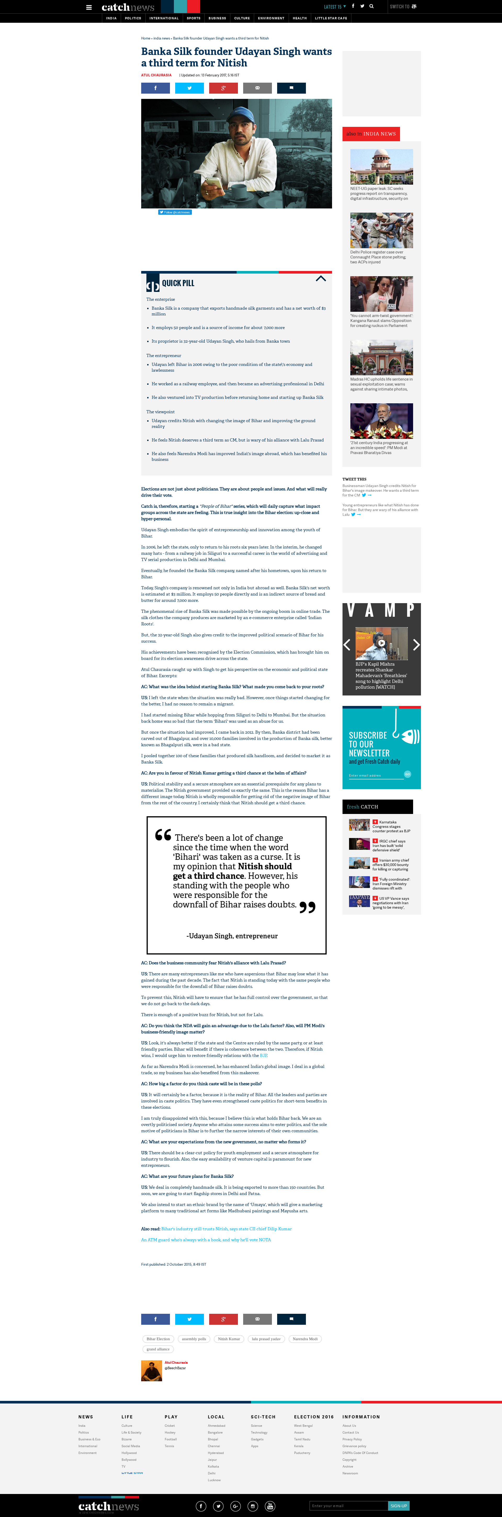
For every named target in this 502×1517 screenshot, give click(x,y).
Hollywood (129, 1453)
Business (217, 18)
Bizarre (127, 1439)
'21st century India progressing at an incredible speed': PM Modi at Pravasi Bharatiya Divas (379, 447)
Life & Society (131, 1432)
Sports (194, 18)
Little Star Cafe (331, 18)
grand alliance (158, 1349)
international (164, 18)
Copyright (350, 1459)
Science (256, 1425)
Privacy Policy (352, 1439)
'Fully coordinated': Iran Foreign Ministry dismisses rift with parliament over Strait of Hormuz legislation (391, 888)
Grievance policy (354, 1446)
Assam (299, 1432)
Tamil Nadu (302, 1439)
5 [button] (397, 699)
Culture (242, 18)
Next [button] (416, 645)
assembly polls (194, 1339)
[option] (382, 658)
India (111, 18)
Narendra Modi (305, 1339)
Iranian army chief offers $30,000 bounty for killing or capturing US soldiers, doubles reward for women (391, 869)
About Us (349, 1425)
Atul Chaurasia (156, 75)
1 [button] (366, 699)
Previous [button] (346, 645)
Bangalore (215, 1432)
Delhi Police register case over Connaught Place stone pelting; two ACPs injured (378, 257)
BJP (263, 1055)
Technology (259, 1432)
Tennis (169, 1446)
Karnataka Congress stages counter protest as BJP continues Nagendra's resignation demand (391, 830)
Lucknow (214, 1480)
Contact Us (351, 1432)
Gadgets (257, 1439)
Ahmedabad (216, 1425)
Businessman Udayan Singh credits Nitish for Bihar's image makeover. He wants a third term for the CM (381, 490)
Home (145, 38)
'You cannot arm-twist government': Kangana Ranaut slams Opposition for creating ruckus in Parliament (381, 320)
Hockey (170, 1432)
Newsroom (350, 1473)
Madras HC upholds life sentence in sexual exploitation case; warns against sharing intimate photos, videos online (381, 384)
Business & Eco (89, 1439)
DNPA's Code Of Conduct (360, 1453)
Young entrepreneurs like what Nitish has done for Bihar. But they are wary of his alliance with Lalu (381, 509)
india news (161, 38)
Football (171, 1439)
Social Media (131, 1446)
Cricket (170, 1425)
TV (123, 1466)
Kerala (299, 1446)
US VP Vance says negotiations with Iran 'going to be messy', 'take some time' (391, 905)
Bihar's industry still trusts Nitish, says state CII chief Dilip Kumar (226, 1229)
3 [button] (381, 699)
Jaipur (212, 1459)
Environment (271, 18)
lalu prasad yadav (266, 1339)
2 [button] (373, 699)
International (87, 1446)
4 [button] (389, 699)
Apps (254, 1446)
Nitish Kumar (229, 1339)
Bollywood (129, 1459)
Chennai (214, 1446)
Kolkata (213, 1466)
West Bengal (303, 1425)
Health (300, 18)
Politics (133, 18)
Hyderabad (216, 1453)
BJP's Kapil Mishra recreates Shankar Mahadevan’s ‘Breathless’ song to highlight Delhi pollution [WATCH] (381, 675)
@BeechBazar (175, 1368)
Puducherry (302, 1453)
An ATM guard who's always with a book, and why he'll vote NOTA (206, 1240)
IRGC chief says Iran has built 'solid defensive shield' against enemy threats (391, 848)
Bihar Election (158, 1339)
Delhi (211, 1473)
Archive (348, 1466)
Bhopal (213, 1439)
